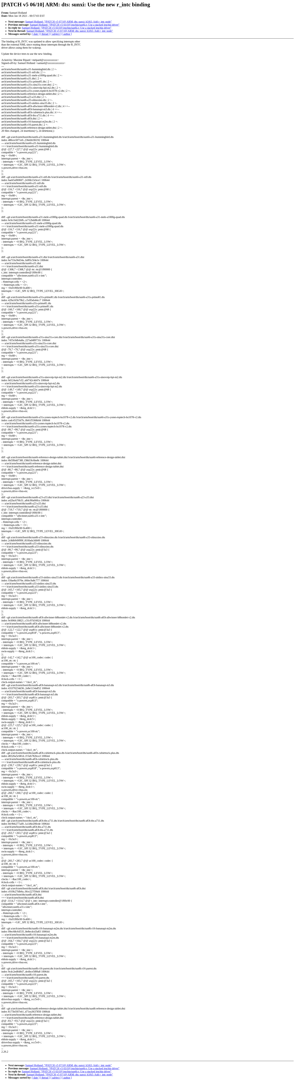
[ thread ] (45, 34)
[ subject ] (56, 34)
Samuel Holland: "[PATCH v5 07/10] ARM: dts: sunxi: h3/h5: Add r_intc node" (68, 21)
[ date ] (35, 34)
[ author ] (67, 34)
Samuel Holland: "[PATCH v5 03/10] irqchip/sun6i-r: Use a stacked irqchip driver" (75, 24)
